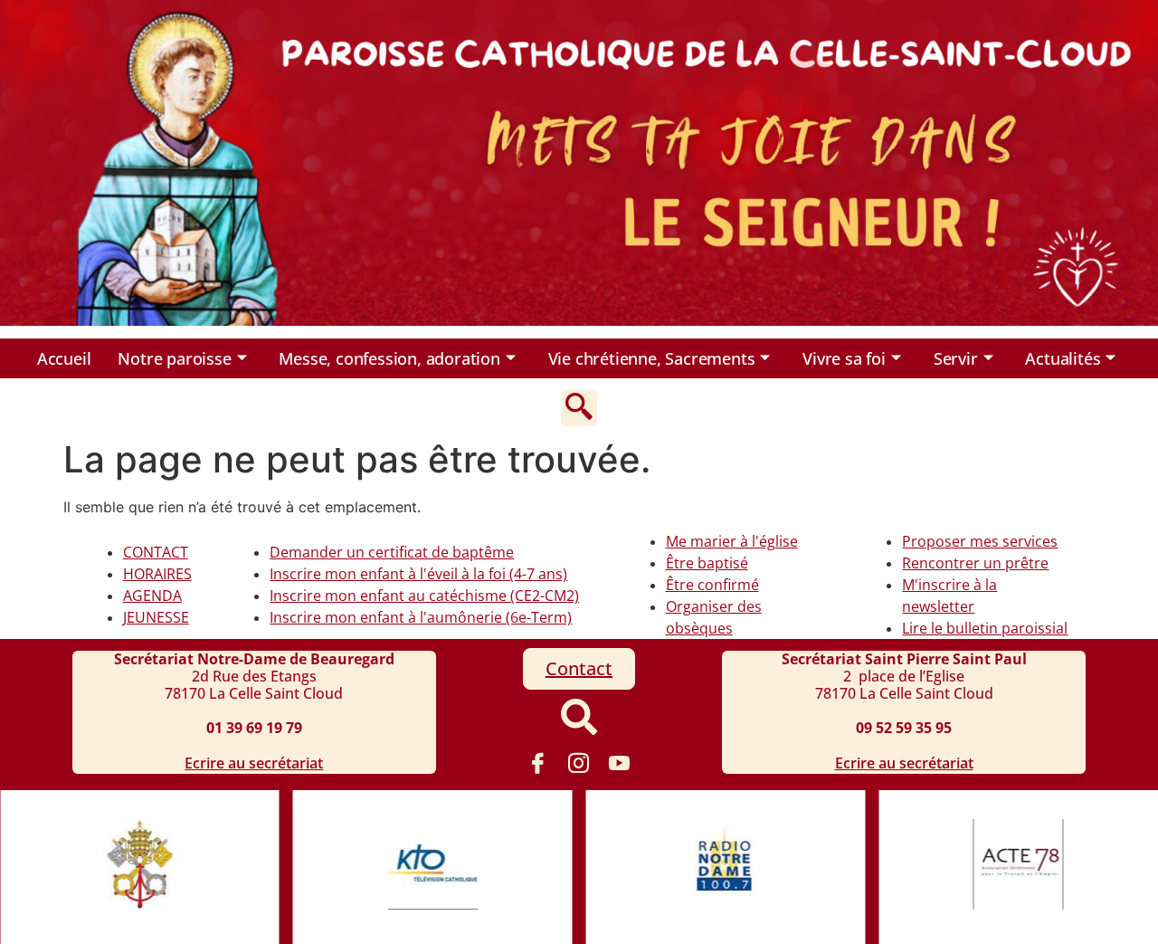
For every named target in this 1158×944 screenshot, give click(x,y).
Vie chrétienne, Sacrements (651, 358)
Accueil (64, 358)
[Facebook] (538, 763)
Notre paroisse (174, 358)
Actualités (1062, 358)
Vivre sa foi (844, 358)
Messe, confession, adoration (389, 358)
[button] (579, 408)
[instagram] (579, 763)
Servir (956, 358)
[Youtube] (619, 763)
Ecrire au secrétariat (254, 763)
